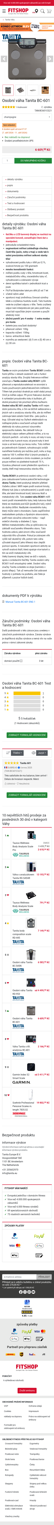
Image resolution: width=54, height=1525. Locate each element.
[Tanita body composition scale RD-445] (31, 922)
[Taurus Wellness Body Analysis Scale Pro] (31, 835)
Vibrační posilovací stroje (38, 1507)
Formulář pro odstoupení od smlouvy (14, 1427)
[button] (8, 90)
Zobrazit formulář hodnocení (27, 735)
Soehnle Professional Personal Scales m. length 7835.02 (23, 1106)
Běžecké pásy (11, 1449)
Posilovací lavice (37, 1459)
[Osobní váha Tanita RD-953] (31, 982)
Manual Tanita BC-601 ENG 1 (20, 601)
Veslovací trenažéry (38, 1449)
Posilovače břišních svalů (38, 1493)
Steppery (9, 1483)
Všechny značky (12, 1516)
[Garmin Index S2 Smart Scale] (31, 1066)
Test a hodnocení (16, 203)
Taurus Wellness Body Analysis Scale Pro (23, 846)
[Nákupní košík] (50, 11)
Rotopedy (9, 1475)
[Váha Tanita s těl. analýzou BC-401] (31, 1038)
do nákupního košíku (33, 160)
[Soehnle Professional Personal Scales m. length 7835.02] (31, 1094)
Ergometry (34, 1443)
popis (10, 185)
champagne (10, 117)
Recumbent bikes (37, 1470)
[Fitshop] (18, 11)
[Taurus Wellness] (22, 854)
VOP (6, 1406)
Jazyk (41, 753)
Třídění (16, 753)
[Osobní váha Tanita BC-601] (31, 1010)
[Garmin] (22, 1083)
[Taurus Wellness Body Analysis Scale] (31, 894)
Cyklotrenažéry (11, 1464)
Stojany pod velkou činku (38, 1485)
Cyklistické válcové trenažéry (38, 1477)
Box (6, 1470)
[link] (14, 1236)
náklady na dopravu (13, 1416)
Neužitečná (24, 784)
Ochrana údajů (35, 1406)
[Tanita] (11, 37)
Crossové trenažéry (13, 1443)
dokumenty (13, 191)
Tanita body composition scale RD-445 (22, 934)
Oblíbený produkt (15, 209)
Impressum (34, 1411)
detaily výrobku (15, 179)
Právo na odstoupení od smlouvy (39, 1418)
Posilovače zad (11, 1500)
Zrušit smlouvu (27, 1390)
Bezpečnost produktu (18, 215)
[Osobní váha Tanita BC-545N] (31, 954)
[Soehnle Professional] (22, 1114)
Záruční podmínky (16, 197)
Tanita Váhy (10, 20)
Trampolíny (35, 1454)
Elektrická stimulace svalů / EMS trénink (14, 1507)
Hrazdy (33, 1500)
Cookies (7, 1411)
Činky (32, 1464)
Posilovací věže (12, 1454)
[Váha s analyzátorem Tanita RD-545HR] (31, 866)
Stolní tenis (10, 1459)
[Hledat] (42, 11)
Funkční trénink (12, 1492)
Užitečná (11, 784)
